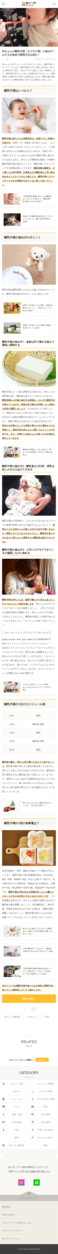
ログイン (42, 1059)
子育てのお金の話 (45, 1129)
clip (7, 59)
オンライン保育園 (45, 1083)
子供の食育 (46, 1122)
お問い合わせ (8, 1214)
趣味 (46, 1145)
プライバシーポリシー (12, 1230)
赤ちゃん (33, 1016)
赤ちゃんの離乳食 (12, 1016)
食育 (47, 1016)
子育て (17, 1129)
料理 (17, 1137)
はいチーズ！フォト (11, 1238)
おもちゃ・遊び (17, 1083)
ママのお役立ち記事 (45, 1098)
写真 (46, 1106)
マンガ (17, 1106)
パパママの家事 (46, 1091)
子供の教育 (46, 1114)
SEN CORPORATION (32, 1249)
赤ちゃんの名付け (45, 1137)
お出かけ (17, 1091)
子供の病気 (17, 1122)
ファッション (17, 1098)
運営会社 (6, 1206)
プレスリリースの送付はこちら (17, 1222)
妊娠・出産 (17, 1114)
